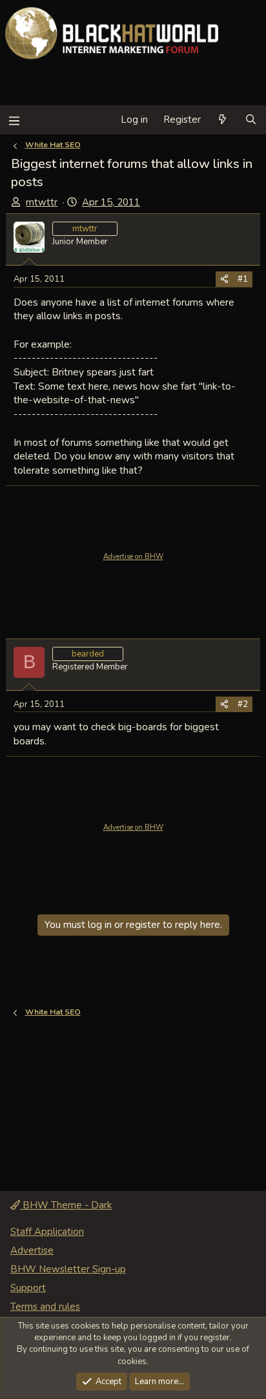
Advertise (32, 1250)
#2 (243, 704)
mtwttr (41, 202)
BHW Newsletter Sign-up (68, 1269)
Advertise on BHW (133, 557)
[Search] (251, 120)
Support (28, 1287)
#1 (243, 279)
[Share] (224, 279)
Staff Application (47, 1231)
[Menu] (13, 120)
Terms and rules (45, 1306)
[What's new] (222, 120)
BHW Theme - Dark (66, 1205)
